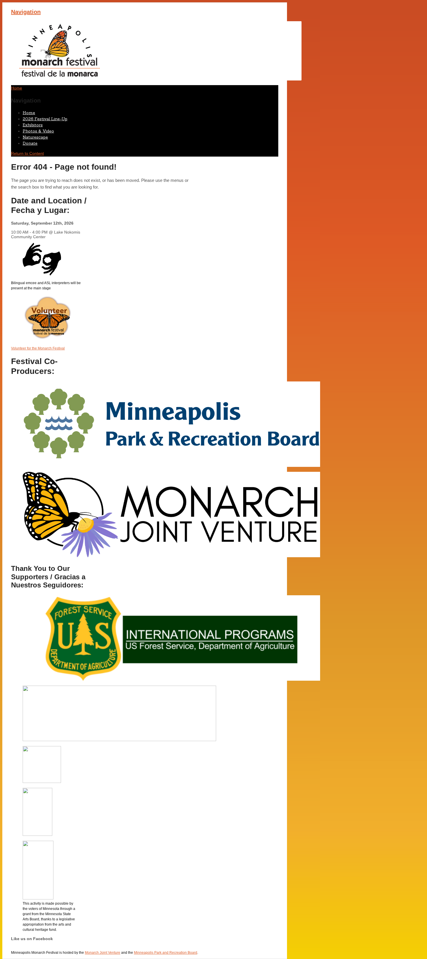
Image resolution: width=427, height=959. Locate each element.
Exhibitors (33, 125)
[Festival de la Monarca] (156, 79)
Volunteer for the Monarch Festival (38, 348)
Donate (30, 143)
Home (29, 112)
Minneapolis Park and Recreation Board (165, 953)
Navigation (26, 12)
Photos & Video (38, 131)
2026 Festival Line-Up (45, 118)
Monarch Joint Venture (102, 953)
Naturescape (35, 137)
